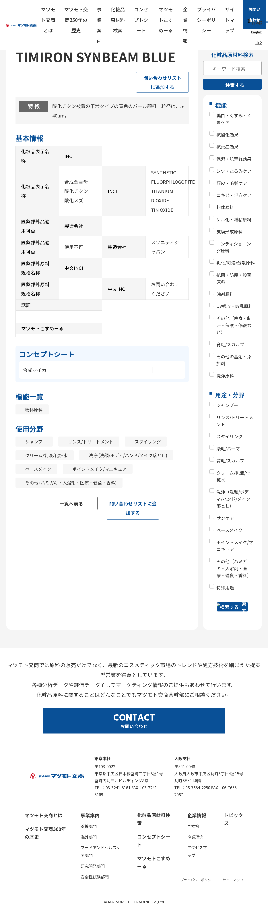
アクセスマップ (197, 851)
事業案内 (99, 25)
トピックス (233, 819)
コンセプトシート (141, 20)
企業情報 (185, 25)
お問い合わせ (254, 14)
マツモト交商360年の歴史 (45, 832)
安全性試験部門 (95, 877)
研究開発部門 (93, 866)
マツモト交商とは (48, 20)
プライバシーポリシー (206, 20)
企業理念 (195, 837)
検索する (234, 85)
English (256, 32)
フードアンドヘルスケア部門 (101, 851)
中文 (258, 42)
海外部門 (89, 837)
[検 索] (207, 66)
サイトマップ (229, 20)
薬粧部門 (89, 826)
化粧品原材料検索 (118, 20)
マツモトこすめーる (166, 20)
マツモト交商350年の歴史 (76, 20)
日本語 (257, 22)
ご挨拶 (193, 826)
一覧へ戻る (71, 503)
